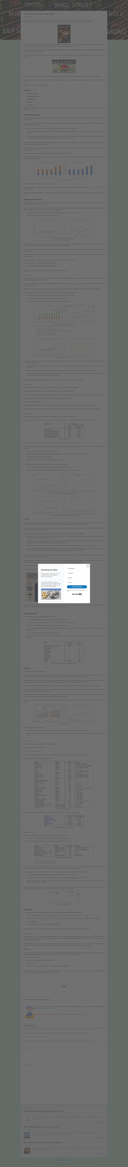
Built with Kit (77, 594)
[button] (51, 594)
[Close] (87, 566)
